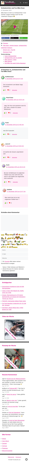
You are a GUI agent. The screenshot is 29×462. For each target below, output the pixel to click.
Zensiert (4, 443)
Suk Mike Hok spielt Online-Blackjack (15, 63)
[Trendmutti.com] (8, 2)
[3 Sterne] (3, 35)
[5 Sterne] (5, 35)
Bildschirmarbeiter (7, 450)
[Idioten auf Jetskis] (14, 330)
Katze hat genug (11, 394)
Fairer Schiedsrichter (10, 56)
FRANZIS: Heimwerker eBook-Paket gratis (14, 301)
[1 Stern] (1, 35)
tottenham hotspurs (6, 47)
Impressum (18, 457)
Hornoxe (4, 446)
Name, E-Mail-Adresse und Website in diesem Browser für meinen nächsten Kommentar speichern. (13, 268)
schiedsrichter (23, 45)
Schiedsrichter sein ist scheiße (13, 57)
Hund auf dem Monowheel (16, 420)
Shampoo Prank (7, 52)
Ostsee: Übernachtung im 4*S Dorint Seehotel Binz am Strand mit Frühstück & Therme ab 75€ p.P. (13, 296)
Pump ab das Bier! (13, 406)
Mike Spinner (8, 61)
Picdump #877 (13, 388)
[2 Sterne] (2, 35)
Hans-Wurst (5, 441)
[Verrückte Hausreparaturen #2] (14, 359)
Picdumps (5, 448)
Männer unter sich (12, 400)
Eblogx (4, 438)
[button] (20, 2)
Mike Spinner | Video (10, 59)
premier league (14, 45)
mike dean (6, 45)
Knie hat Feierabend (14, 412)
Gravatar (7, 261)
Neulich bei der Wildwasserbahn (16, 378)
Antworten (14, 90)
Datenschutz (11, 457)
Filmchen (5, 43)
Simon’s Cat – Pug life (9, 50)
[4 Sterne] (4, 35)
